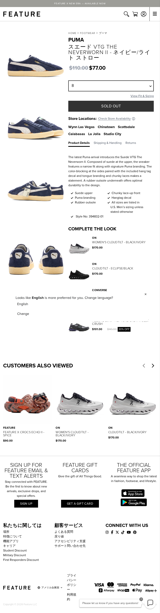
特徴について (12, 536)
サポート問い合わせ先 (70, 546)
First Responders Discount (21, 560)
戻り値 (59, 536)
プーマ (103, 33)
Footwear (87, 33)
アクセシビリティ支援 (70, 541)
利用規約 (71, 597)
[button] (144, 366)
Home (72, 33)
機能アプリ (11, 541)
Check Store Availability (114, 119)
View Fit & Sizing (142, 96)
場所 (6, 532)
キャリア (9, 546)
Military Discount (14, 555)
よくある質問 (63, 532)
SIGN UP (26, 504)
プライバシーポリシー (71, 583)
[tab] (81, 144)
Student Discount (15, 550)
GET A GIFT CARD (80, 504)
